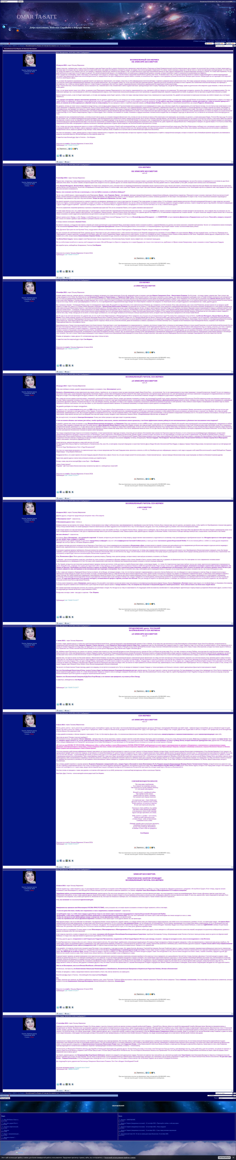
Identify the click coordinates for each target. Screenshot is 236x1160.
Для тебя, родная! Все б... (11, 1123)
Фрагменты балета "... (10, 1137)
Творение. (6, 1130)
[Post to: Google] (63, 155)
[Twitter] (71, 149)
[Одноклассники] (73, 149)
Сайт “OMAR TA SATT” (71, 145)
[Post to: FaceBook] (60, 155)
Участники (210, 41)
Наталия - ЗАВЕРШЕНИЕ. (128, 1119)
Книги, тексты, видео (6, 45)
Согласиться (224, 1157)
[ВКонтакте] (69, 149)
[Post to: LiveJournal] (69, 155)
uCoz (24, 1149)
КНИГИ (15, 45)
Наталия (29, 52)
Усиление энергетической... (11, 1127)
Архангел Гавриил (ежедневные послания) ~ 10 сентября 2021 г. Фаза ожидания (143, 1127)
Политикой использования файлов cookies (119, 1157)
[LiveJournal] (77, 149)
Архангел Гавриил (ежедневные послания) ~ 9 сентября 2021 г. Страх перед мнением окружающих (148, 1130)
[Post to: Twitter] (57, 155)
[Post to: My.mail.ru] (66, 155)
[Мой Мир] (75, 149)
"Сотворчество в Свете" (82, 1067)
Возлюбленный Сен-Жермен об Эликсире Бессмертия (41, 45)
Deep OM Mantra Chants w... (11, 1119)
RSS (234, 1)
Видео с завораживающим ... (12, 1134)
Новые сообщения (200, 41)
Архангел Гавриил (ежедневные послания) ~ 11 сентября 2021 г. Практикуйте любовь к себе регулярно (150, 1123)
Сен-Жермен (21, 45)
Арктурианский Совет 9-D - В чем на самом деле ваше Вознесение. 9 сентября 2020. (145, 1134)
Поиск (229, 41)
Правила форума (220, 41)
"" (71, 1069)
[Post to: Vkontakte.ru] (72, 155)
